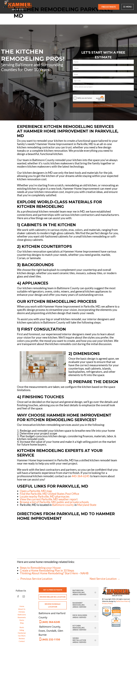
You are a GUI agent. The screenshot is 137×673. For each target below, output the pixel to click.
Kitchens (22, 612)
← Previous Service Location (34, 578)
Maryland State (86, 505)
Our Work (21, 636)
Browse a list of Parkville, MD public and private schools (54, 502)
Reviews (22, 638)
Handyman (22, 633)
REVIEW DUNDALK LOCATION (52, 605)
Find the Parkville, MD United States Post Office (49, 493)
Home (21, 606)
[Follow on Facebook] (18, 596)
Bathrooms (22, 615)
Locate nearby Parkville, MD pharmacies (44, 496)
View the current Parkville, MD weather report (49, 499)
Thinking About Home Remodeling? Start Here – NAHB (54, 573)
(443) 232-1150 (51, 639)
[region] (68, 72)
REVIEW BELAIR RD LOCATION (53, 597)
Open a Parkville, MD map (36, 491)
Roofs (22, 627)
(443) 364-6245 (51, 622)
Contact (22, 641)
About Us (21, 609)
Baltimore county (63, 505)
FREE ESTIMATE (109, 7)
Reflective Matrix (122, 601)
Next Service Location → (105, 578)
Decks (21, 620)
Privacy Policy (107, 603)
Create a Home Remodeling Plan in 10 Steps (47, 570)
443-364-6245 (81, 476)
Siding (21, 630)
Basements (22, 617)
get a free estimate (52, 590)
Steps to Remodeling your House (40, 567)
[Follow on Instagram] (23, 596)
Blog (22, 623)
